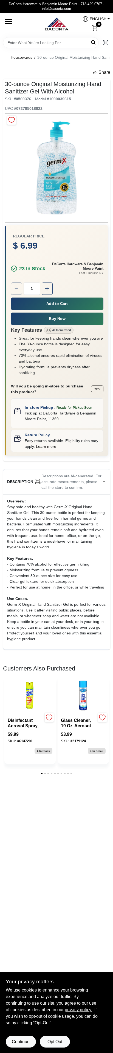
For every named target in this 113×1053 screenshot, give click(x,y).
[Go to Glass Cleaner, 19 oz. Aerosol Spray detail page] (83, 696)
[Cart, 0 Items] (95, 27)
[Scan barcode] (105, 42)
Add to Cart (57, 303)
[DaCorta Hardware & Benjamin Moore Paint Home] (56, 25)
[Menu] (8, 21)
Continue (21, 1041)
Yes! (97, 389)
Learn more (46, 446)
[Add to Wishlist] (11, 120)
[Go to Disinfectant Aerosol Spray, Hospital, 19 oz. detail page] (30, 696)
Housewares (21, 57)
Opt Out (54, 1041)
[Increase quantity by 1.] (47, 289)
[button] (94, 19)
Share (104, 72)
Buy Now (57, 318)
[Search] (94, 42)
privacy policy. (78, 1009)
